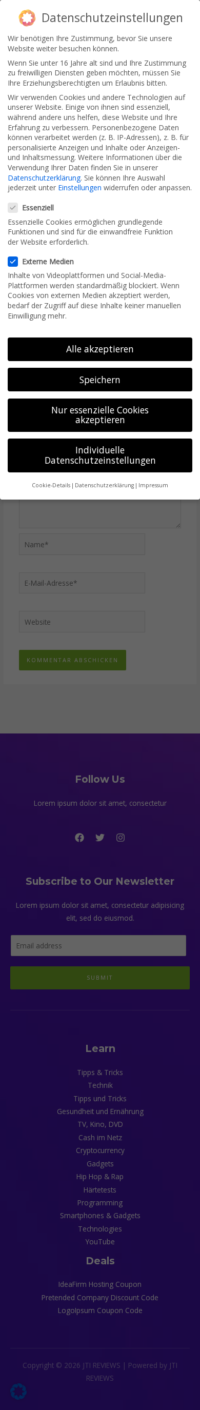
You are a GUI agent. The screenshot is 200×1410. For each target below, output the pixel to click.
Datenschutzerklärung (44, 178)
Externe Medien (48, 261)
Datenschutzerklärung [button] (104, 485)
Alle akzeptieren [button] (100, 349)
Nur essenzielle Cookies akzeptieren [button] (100, 415)
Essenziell (38, 207)
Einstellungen (80, 187)
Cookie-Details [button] (51, 485)
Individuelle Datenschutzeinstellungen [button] (100, 455)
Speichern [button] (100, 379)
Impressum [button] (153, 485)
